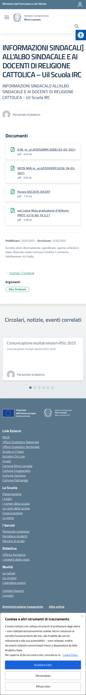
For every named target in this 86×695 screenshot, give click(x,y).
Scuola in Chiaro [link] (13, 451)
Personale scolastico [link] (15, 531)
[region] (43, 654)
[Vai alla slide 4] (43, 387)
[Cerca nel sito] (76, 26)
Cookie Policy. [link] (70, 655)
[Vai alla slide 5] (48, 387)
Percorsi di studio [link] (13, 541)
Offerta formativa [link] (14, 554)
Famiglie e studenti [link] (14, 536)
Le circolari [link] (9, 578)
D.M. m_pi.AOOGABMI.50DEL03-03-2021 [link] (46, 149)
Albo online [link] (56, 606)
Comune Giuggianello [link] (16, 470)
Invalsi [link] (6, 461)
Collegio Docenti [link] (13, 590)
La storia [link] (8, 517)
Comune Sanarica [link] (14, 475)
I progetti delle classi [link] (16, 559)
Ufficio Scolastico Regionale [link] (20, 442)
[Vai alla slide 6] (52, 387)
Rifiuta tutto (43, 686)
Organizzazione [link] (12, 513)
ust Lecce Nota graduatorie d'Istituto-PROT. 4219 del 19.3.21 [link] (43, 213)
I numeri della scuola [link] (16, 503)
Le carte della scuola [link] (16, 508)
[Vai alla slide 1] (30, 387)
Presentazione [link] (11, 494)
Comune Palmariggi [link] (15, 480)
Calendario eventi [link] (14, 582)
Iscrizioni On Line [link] (13, 456)
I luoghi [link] (7, 498)
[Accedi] (80, 4)
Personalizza (43, 675)
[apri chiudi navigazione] (6, 17)
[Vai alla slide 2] (35, 387)
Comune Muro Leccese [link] (17, 465)
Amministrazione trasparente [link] (22, 606)
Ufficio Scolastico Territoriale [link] (20, 446)
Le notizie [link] (8, 573)
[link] (81, 35)
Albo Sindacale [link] (17, 289)
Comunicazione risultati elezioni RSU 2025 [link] (41, 343)
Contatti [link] (7, 595)
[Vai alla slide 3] (39, 387)
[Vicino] (81, 616)
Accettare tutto (43, 665)
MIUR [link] (6, 437)
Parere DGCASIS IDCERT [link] (33, 191)
